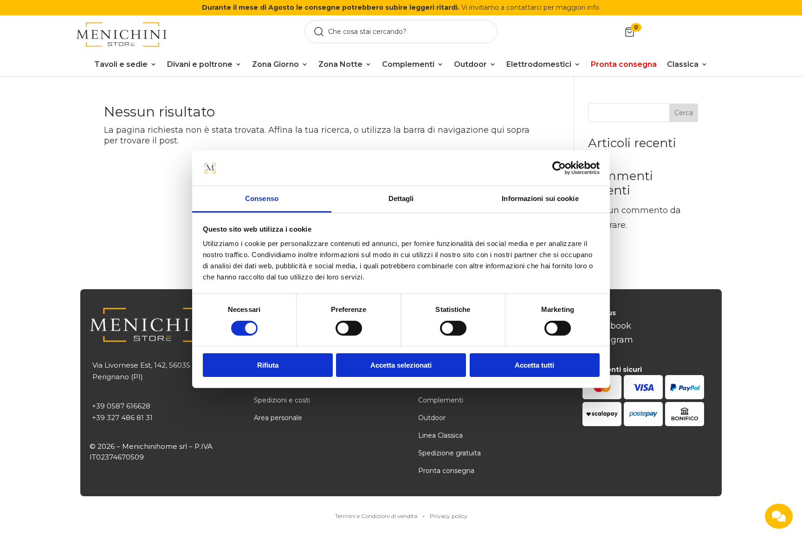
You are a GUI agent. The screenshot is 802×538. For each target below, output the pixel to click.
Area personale (278, 418)
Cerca (683, 113)
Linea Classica (440, 435)
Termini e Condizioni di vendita (376, 515)
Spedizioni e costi (282, 400)
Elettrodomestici (538, 64)
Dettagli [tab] (401, 198)
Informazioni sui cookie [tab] (540, 198)
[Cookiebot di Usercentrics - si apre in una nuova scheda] (559, 168)
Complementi (408, 64)
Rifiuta (267, 365)
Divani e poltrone (200, 64)
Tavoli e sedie (121, 64)
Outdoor (470, 64)
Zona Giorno (275, 64)
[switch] (349, 328)
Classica (683, 64)
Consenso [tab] (261, 198)
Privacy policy (448, 515)
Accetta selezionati (401, 365)
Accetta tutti (534, 365)
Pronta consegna (446, 471)
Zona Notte (340, 64)
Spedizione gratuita (449, 453)
